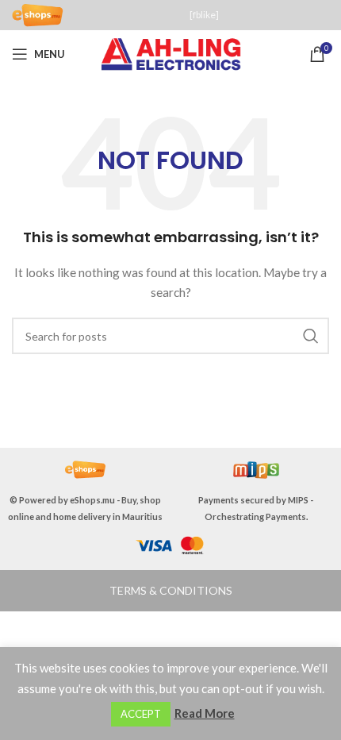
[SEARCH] (311, 336)
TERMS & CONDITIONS (170, 590)
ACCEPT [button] (141, 713)
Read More (204, 713)
